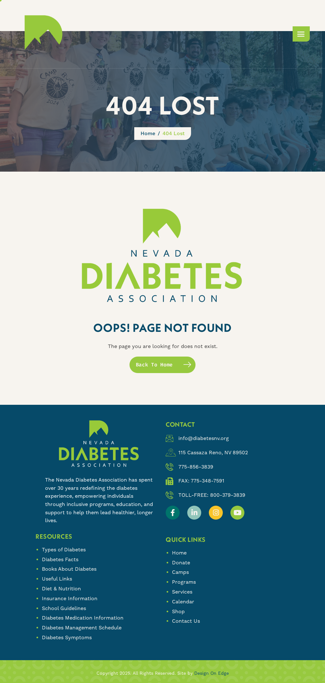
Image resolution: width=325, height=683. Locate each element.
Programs (184, 582)
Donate (181, 563)
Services (182, 592)
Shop (178, 611)
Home (179, 553)
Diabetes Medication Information (82, 618)
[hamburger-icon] (301, 34)
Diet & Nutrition (61, 589)
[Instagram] (216, 513)
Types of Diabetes (64, 550)
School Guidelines (64, 608)
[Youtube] (237, 513)
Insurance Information (69, 598)
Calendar (183, 602)
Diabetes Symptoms (67, 637)
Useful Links (57, 579)
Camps (180, 572)
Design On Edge (211, 673)
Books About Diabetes (69, 569)
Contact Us (186, 621)
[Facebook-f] (173, 513)
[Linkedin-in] (194, 513)
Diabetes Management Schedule (82, 628)
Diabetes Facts (60, 559)
